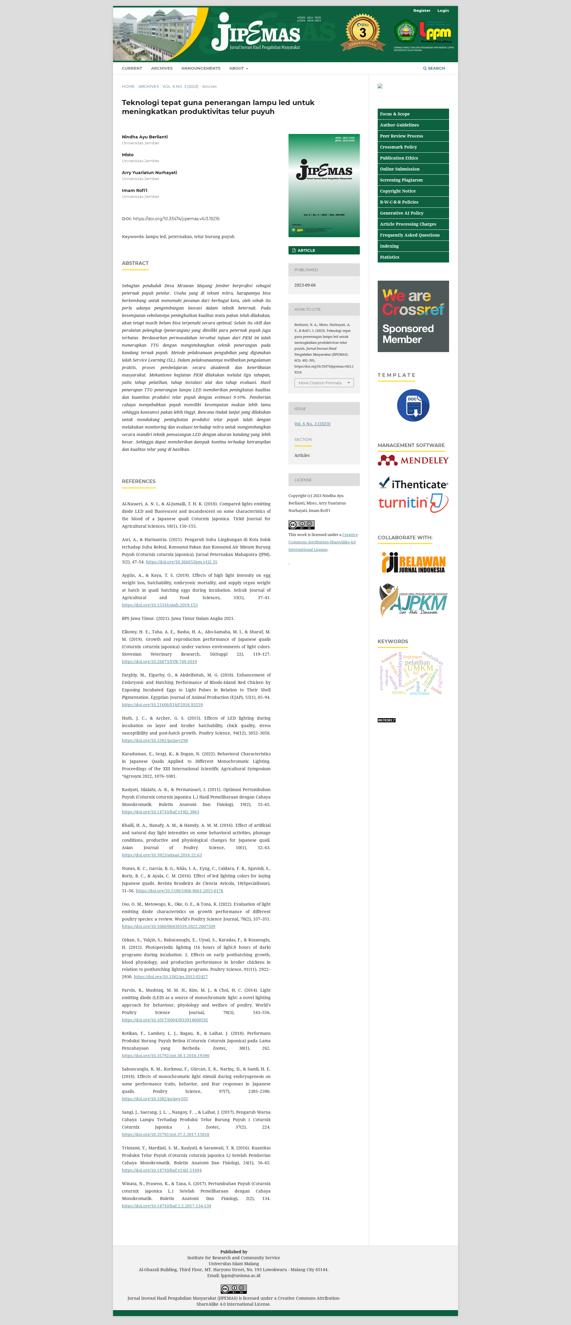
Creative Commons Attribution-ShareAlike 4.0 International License (323, 542)
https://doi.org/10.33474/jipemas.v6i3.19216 (176, 218)
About (237, 68)
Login (443, 10)
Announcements (200, 68)
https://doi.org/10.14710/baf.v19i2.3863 (160, 812)
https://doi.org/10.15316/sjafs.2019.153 (160, 605)
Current (132, 68)
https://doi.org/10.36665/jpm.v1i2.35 (181, 562)
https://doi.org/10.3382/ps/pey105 (155, 1098)
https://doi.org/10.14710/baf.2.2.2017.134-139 (166, 1206)
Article (306, 250)
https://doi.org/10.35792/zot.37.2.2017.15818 (165, 1134)
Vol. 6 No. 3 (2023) (180, 86)
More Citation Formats (320, 382)
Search (436, 68)
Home (128, 86)
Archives (161, 68)
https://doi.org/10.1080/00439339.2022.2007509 (168, 926)
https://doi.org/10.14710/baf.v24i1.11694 (162, 1170)
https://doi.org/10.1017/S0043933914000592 (165, 1020)
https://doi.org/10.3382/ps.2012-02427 (171, 976)
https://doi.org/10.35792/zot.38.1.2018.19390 (165, 1055)
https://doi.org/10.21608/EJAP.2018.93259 (162, 704)
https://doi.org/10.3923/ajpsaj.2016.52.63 (162, 855)
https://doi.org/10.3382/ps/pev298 (155, 740)
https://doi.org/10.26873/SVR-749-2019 (159, 661)
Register (422, 10)
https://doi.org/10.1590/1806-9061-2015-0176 (179, 890)
